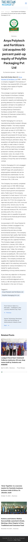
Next (5, 325)
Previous (8, 312)
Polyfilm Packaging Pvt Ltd (10, 295)
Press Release (21, 368)
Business (14, 36)
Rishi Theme (17, 540)
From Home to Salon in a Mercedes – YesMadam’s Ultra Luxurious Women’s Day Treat (12, 307)
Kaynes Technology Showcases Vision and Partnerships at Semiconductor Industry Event (13, 320)
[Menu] (26, 3)
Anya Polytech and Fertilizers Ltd (12, 292)
